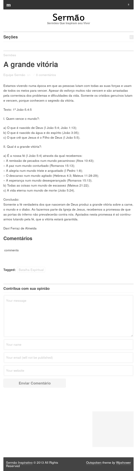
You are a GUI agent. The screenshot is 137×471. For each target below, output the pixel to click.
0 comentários (46, 74)
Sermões (9, 55)
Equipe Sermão (14, 74)
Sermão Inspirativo (19, 462)
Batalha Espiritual (31, 269)
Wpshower (123, 462)
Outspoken (94, 462)
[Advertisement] (113, 429)
